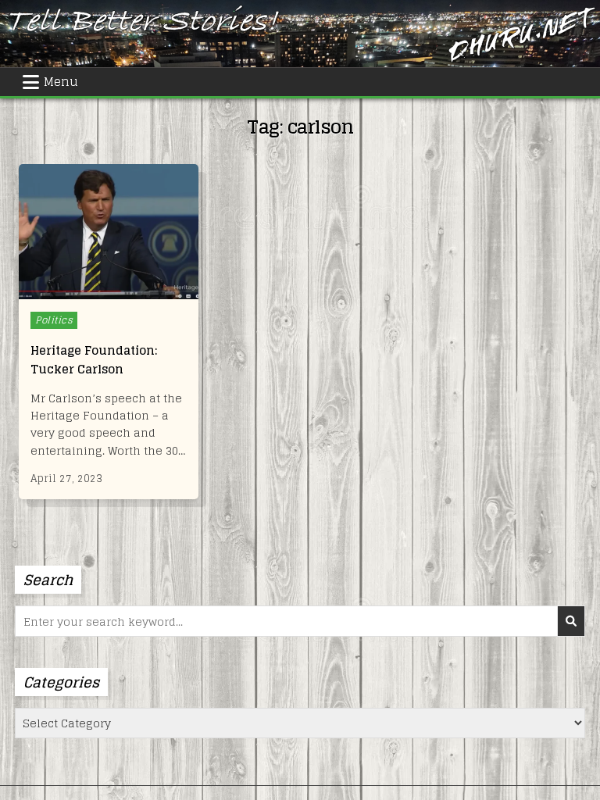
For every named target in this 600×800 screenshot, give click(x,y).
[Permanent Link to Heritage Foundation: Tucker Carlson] (108, 231)
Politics (54, 320)
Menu (61, 81)
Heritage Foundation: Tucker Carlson (93, 360)
